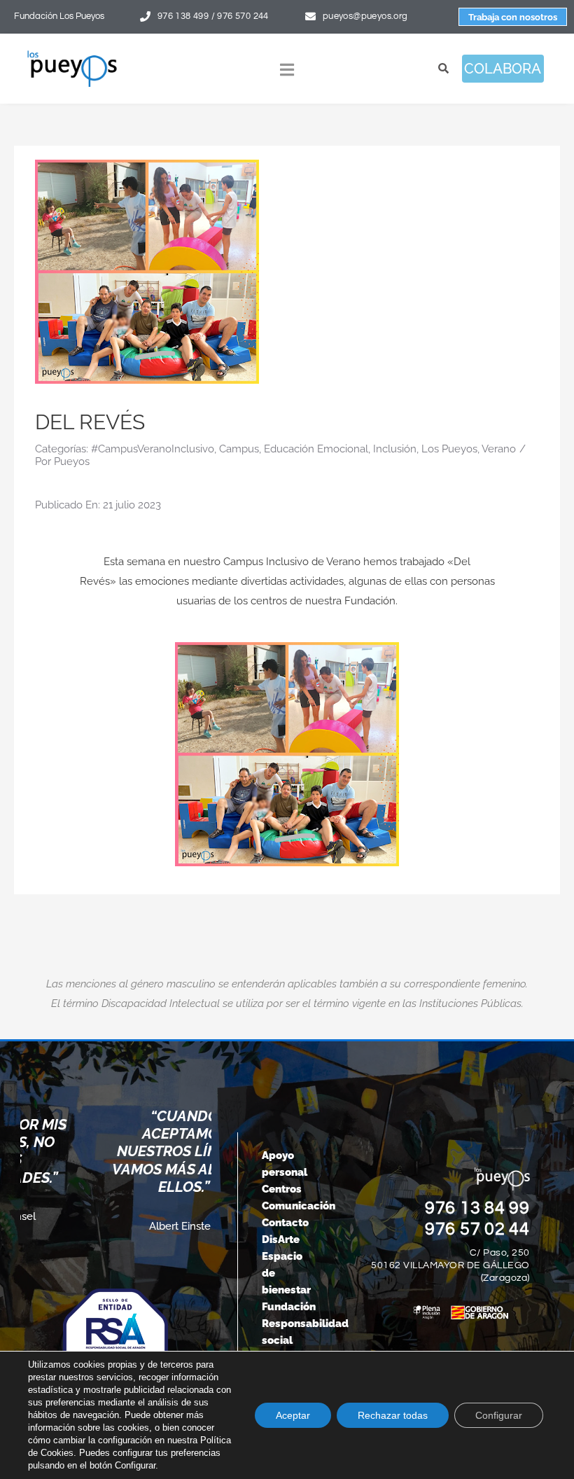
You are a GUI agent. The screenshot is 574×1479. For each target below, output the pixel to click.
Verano (499, 449)
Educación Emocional (316, 449)
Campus (239, 449)
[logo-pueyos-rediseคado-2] (72, 54)
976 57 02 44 (477, 1229)
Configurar (498, 1415)
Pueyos (72, 461)
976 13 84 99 (477, 1208)
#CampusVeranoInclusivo (152, 449)
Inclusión (394, 449)
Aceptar (293, 1415)
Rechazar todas (393, 1415)
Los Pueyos (449, 449)
